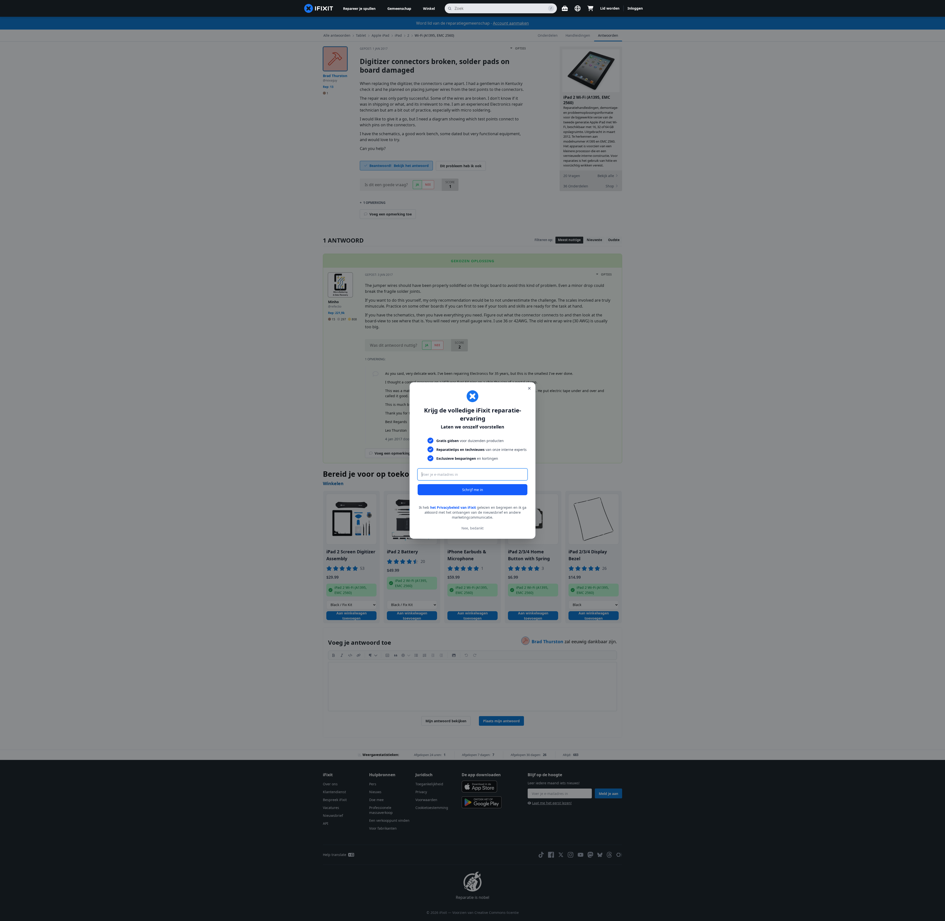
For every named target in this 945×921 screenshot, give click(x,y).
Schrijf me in (472, 489)
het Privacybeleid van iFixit (453, 507)
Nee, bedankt (472, 528)
